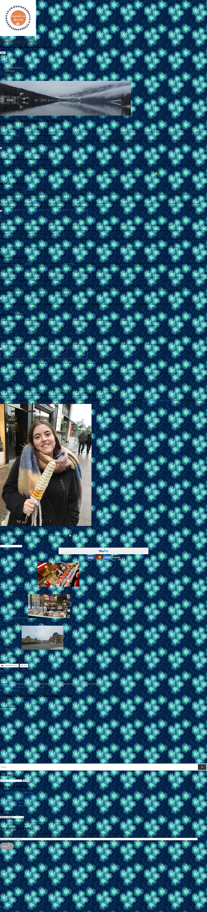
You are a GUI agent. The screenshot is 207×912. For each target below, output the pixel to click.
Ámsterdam (72, 173)
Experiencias (9, 71)
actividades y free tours (156, 400)
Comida (8, 74)
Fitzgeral (60, 320)
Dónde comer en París (13, 649)
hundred (72, 684)
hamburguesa (64, 684)
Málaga (16, 135)
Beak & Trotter (30, 189)
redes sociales (68, 263)
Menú (3, 53)
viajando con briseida (89, 684)
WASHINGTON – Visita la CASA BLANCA (22, 796)
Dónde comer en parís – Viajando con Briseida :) (31, 701)
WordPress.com (6, 907)
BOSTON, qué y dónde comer (16, 617)
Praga (64, 173)
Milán (29, 135)
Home (7, 58)
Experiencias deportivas (14, 68)
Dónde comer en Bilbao (10, 690)
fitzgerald (55, 684)
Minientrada (4, 127)
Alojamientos (10, 77)
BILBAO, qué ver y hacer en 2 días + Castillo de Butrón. (22, 687)
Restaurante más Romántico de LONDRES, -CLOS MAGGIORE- (30, 799)
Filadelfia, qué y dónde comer (16, 805)
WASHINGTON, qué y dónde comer (19, 792)
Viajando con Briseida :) (20, 41)
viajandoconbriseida (39, 127)
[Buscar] (202, 767)
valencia (78, 684)
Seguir (5, 846)
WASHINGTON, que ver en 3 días (18, 802)
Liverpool (57, 173)
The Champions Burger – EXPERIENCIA (21, 586)
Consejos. (8, 64)
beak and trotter (22, 684)
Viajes (7, 61)
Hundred (28, 263)
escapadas (38, 684)
